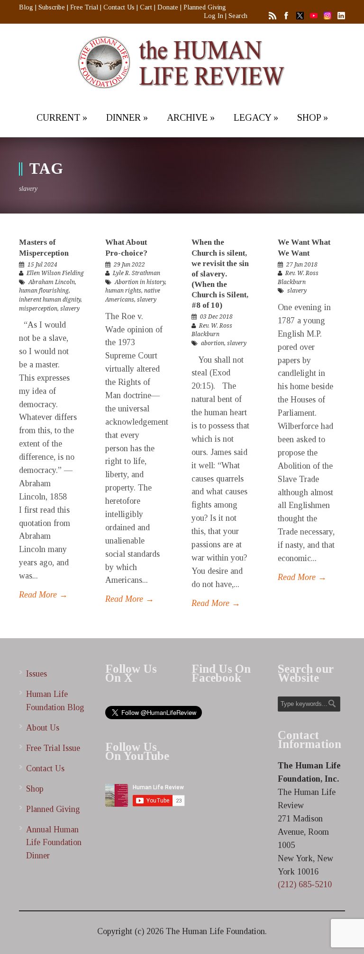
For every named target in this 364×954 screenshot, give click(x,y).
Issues (36, 673)
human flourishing (44, 290)
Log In (213, 15)
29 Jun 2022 (129, 264)
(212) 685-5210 (305, 884)
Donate (167, 7)
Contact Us (119, 7)
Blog (26, 7)
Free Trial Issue (53, 748)
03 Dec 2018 (216, 316)
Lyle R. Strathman (136, 273)
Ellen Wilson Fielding (55, 273)
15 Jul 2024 (42, 264)
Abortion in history (140, 282)
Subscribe (51, 7)
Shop (35, 789)
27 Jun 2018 (302, 264)
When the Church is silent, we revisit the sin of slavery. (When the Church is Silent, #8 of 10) (220, 274)
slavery (70, 308)
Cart (146, 7)
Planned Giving (204, 7)
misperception (38, 308)
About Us (42, 727)
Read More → (43, 594)
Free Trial (84, 7)
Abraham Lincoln (51, 282)
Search (237, 15)
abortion (212, 343)
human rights (123, 290)
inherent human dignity (50, 299)
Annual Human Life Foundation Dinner (54, 843)
